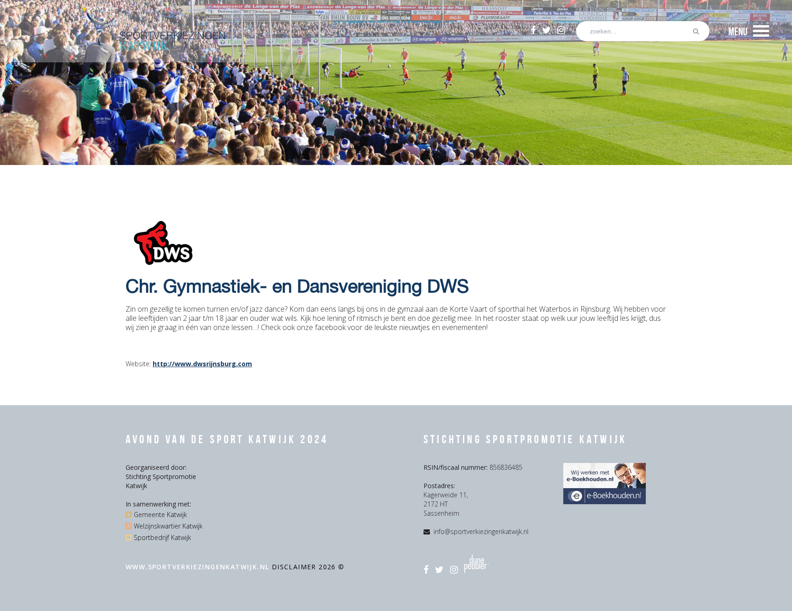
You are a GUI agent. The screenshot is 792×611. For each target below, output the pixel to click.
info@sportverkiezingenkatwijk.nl (481, 531)
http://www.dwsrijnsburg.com (202, 363)
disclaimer (295, 566)
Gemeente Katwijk (160, 514)
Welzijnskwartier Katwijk (168, 526)
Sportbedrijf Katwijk (162, 537)
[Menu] (761, 31)
